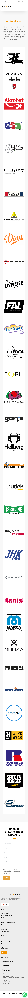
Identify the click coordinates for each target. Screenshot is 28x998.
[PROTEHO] (14, 724)
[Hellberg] (14, 453)
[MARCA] (14, 633)
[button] (24, 994)
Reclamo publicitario (7, 924)
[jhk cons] (14, 566)
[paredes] (14, 678)
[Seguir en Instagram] (5, 952)
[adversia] (14, 92)
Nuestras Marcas (14, 21)
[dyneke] (14, 295)
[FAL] (14, 317)
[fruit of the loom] (14, 408)
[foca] (14, 362)
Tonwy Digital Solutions (17, 994)
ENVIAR (6, 878)
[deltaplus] (14, 227)
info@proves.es (8, 961)
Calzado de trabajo (6, 915)
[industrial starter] (14, 475)
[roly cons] (14, 746)
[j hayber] (14, 543)
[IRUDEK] (14, 498)
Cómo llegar (7, 970)
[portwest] (14, 701)
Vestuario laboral (6, 920)
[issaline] (14, 520)
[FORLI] (14, 385)
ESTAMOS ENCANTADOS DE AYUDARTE (14, 831)
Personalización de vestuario (9, 922)
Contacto (9, 1)
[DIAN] (14, 250)
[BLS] (14, 159)
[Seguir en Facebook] (2, 952)
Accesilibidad (5, 931)
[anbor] (14, 137)
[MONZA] (14, 656)
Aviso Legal (4, 939)
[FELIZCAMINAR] (14, 340)
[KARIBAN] (14, 588)
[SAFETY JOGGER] (14, 791)
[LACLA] (14, 611)
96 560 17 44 (7, 966)
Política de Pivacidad (7, 941)
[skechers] (14, 814)
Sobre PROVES (19, 1)
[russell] (14, 769)
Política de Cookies (6, 944)
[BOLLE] (14, 182)
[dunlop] (14, 272)
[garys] (14, 430)
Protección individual (7, 917)
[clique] (14, 205)
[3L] (14, 69)
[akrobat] (14, 114)
